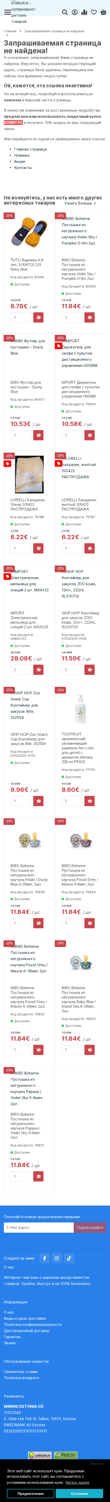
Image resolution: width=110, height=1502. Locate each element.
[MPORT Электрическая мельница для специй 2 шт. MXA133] (29, 588)
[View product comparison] (84, 12)
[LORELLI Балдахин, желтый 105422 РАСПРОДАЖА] (81, 474)
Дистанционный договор (28, 1330)
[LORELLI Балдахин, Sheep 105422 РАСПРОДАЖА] (29, 475)
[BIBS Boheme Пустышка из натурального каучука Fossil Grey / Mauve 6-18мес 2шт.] (29, 962)
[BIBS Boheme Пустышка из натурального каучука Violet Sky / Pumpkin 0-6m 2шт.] (81, 235)
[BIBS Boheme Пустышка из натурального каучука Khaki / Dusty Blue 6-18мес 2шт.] (29, 840)
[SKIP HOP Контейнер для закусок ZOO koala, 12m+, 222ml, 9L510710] (81, 588)
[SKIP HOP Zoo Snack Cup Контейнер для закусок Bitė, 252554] (29, 709)
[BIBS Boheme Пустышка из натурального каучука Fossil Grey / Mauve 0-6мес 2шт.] (81, 840)
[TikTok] (69, 1258)
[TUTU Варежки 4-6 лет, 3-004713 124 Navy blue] (29, 235)
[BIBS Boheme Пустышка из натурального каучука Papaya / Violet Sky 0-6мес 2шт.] (29, 1089)
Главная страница (30, 149)
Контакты (23, 167)
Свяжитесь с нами (21, 1371)
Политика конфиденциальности (33, 1324)
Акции (19, 161)
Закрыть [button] (97, 1463)
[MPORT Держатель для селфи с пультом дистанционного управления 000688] (81, 357)
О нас (9, 1312)
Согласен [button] (79, 1494)
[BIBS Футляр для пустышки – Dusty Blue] (29, 357)
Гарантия (12, 1336)
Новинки (21, 155)
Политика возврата (21, 1377)
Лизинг (10, 1342)
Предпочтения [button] (30, 1494)
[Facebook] (44, 1258)
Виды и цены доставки (25, 1318)
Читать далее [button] (77, 1482)
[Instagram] (57, 1258)
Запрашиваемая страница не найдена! (54, 31)
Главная (10, 31)
